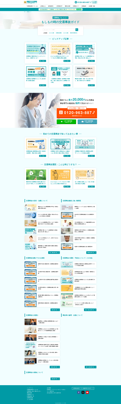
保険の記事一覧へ (55, 378)
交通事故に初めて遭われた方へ (34, 391)
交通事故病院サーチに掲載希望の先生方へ (82, 388)
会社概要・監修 (92, 6)
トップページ (30, 388)
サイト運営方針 (50, 391)
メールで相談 (94, 1)
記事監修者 (84, 6)
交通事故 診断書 (58, 32)
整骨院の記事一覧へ (90, 252)
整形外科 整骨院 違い (73, 32)
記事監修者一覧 (30, 396)
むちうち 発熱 (65, 32)
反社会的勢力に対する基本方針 (54, 392)
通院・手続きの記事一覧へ (89, 309)
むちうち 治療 (51, 32)
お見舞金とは (43, 6)
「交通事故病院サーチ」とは (32, 6)
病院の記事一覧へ (55, 309)
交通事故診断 (30, 397)
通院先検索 (29, 392)
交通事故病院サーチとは (32, 389)
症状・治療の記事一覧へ (53, 252)
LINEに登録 (79, 9)
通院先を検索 (67, 6)
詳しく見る (42, 60)
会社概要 (49, 388)
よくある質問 (30, 399)
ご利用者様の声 (59, 6)
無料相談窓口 (50, 6)
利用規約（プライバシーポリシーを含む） (56, 389)
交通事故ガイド (76, 6)
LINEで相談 (94, 2)
